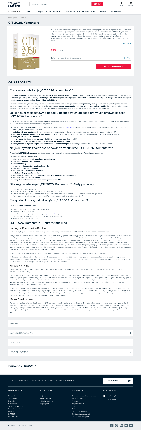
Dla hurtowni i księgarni (80, 417)
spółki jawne (69, 127)
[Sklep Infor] (14, 4)
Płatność (75, 401)
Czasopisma (12, 404)
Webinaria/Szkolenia (15, 406)
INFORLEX (12, 414)
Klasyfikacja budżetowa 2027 (49, 11)
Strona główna (13, 18)
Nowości (11, 396)
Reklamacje (76, 409)
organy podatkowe (51, 214)
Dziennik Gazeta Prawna (110, 11)
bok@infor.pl (111, 396)
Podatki (23, 18)
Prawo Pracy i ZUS (15, 409)
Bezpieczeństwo (78, 404)
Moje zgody (44, 404)
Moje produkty (45, 398)
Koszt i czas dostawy (79, 411)
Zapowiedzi (12, 398)
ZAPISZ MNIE (119, 380)
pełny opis (126, 43)
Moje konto (44, 396)
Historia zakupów (46, 401)
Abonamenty (83, 11)
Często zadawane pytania (81, 414)
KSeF (93, 11)
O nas (74, 406)
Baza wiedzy (13, 417)
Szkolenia (70, 11)
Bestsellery (12, 401)
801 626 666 (111, 399)
